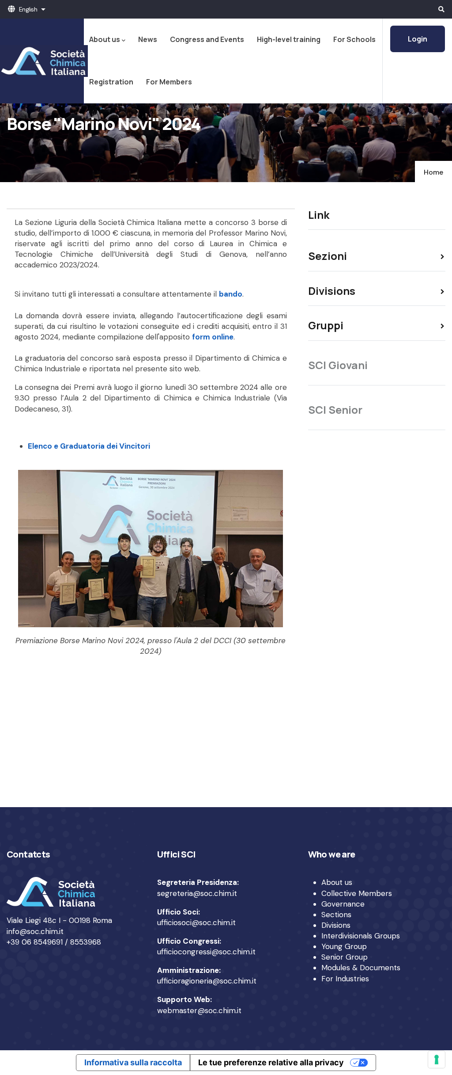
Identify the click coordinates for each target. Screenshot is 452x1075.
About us (104, 39)
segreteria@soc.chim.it (197, 893)
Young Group (344, 946)
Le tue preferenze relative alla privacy (271, 1062)
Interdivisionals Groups (360, 936)
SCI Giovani (338, 365)
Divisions (335, 925)
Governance (343, 904)
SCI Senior (335, 409)
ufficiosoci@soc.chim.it (196, 922)
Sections (336, 914)
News (147, 39)
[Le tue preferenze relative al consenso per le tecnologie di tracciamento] (436, 1059)
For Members (169, 82)
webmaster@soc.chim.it (199, 1010)
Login (417, 39)
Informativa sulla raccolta (133, 1062)
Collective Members (356, 893)
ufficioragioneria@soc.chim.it (206, 981)
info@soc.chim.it (35, 931)
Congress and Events (207, 39)
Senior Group (344, 957)
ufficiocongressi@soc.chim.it (206, 952)
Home (433, 172)
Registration (111, 82)
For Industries (345, 979)
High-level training (288, 39)
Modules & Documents (360, 967)
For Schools (354, 39)
